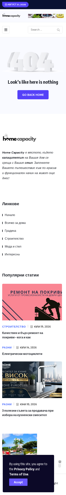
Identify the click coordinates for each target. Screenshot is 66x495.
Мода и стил (13, 246)
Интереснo (12, 254)
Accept (18, 482)
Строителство (14, 239)
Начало (10, 215)
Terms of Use (18, 474)
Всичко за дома (15, 223)
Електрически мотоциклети (22, 354)
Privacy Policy (24, 469)
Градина (10, 231)
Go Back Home (33, 95)
